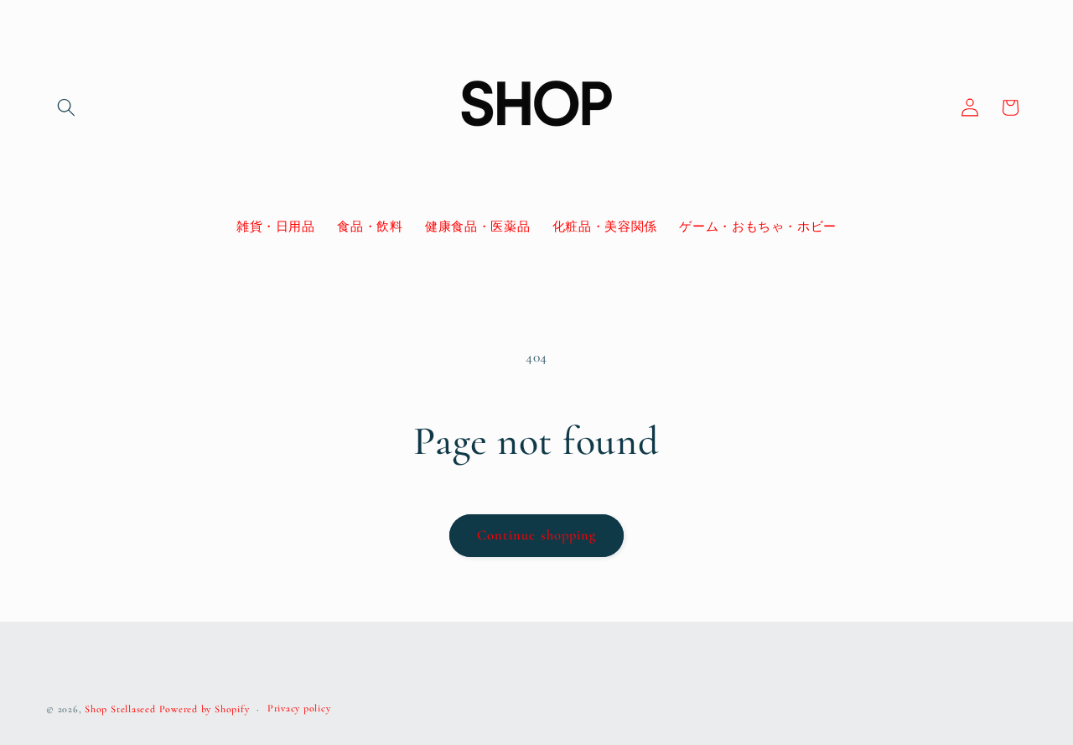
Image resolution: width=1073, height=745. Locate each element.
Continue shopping (537, 535)
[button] (66, 107)
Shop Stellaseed (120, 709)
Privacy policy (299, 708)
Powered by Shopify (204, 709)
